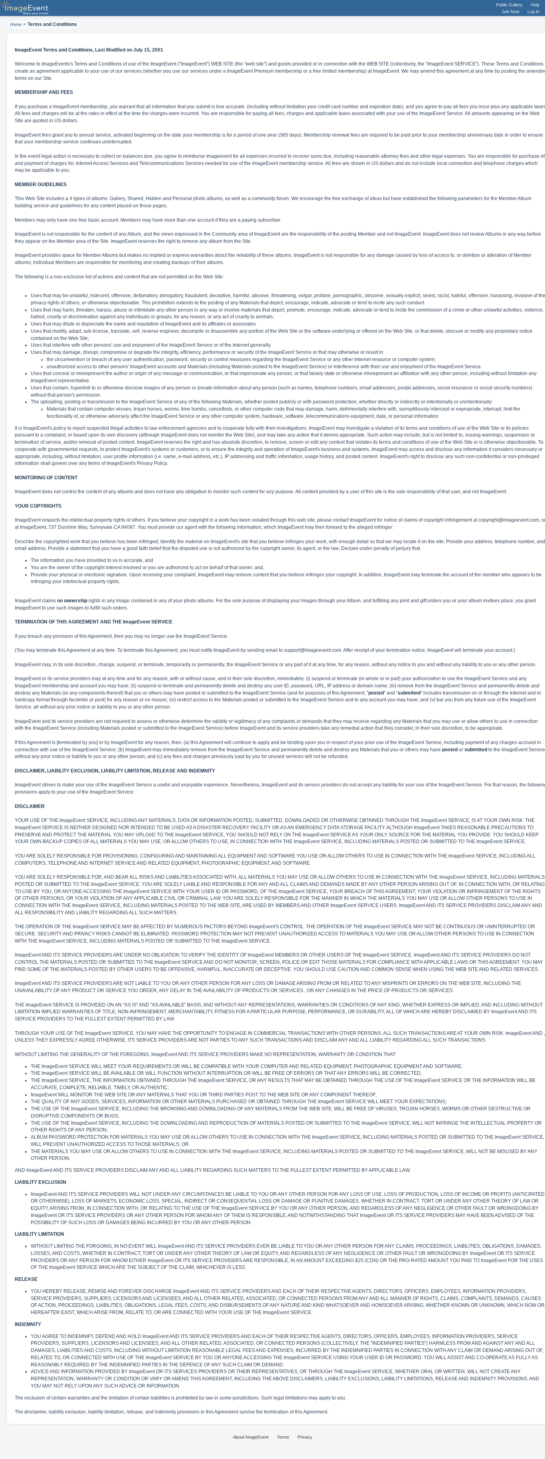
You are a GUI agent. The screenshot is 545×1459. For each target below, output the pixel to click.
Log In (533, 11)
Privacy (305, 1437)
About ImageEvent (251, 1437)
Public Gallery (509, 4)
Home (16, 24)
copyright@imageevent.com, (509, 520)
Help (535, 4)
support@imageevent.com (312, 650)
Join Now (510, 11)
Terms (283, 1437)
